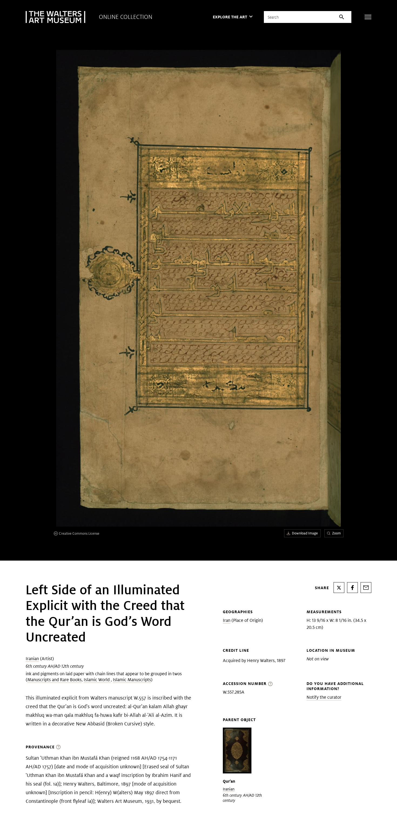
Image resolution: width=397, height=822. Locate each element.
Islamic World (97, 680)
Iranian (32, 658)
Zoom (336, 533)
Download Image (305, 533)
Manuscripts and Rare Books (54, 680)
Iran (226, 620)
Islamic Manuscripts (132, 680)
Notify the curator (324, 697)
